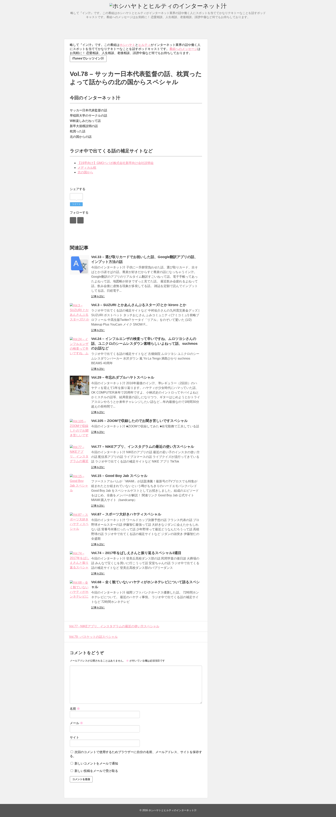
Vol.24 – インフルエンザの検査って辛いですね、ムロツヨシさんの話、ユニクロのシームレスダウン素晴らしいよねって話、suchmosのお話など (144, 343)
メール (76, 723)
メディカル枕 (87, 167)
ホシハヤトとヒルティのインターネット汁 (173, 810)
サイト (74, 737)
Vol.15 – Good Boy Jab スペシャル (119, 476)
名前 (75, 708)
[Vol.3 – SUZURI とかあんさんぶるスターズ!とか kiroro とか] (79, 313)
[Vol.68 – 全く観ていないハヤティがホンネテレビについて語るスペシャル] (79, 590)
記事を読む (98, 296)
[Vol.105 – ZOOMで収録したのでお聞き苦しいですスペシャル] (79, 428)
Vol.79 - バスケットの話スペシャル (93, 636)
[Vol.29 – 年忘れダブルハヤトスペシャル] (79, 385)
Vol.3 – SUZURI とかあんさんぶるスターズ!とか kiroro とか (138, 305)
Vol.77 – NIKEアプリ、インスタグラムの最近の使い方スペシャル (142, 447)
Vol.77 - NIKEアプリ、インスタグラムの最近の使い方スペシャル (114, 626)
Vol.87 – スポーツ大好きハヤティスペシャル (126, 514)
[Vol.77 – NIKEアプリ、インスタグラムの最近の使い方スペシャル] (79, 454)
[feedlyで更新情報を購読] (73, 220)
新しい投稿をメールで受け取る (96, 770)
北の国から (85, 172)
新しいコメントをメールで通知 (96, 763)
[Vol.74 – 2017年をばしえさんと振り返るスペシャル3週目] (79, 561)
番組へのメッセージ (183, 49)
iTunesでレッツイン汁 (88, 58)
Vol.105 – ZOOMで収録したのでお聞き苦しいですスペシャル (139, 421)
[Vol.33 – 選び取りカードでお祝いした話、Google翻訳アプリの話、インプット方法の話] (79, 265)
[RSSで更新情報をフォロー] (80, 220)
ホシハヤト (127, 44)
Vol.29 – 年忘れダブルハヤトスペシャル (122, 377)
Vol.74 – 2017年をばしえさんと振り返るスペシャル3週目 (136, 553)
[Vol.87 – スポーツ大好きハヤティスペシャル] (79, 522)
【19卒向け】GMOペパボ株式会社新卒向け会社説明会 (116, 163)
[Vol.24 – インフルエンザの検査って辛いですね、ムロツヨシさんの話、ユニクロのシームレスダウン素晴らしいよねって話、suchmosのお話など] (79, 346)
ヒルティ (144, 44)
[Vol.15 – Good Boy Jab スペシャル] (79, 483)
